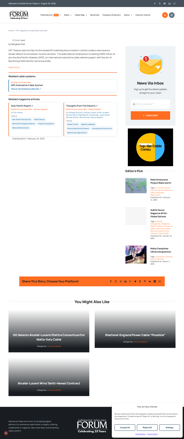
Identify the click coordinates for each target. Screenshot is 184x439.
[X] (115, 281)
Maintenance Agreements (77, 133)
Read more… (14, 67)
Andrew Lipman (90, 112)
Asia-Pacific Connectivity (21, 119)
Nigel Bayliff (83, 115)
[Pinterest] (144, 281)
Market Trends (72, 124)
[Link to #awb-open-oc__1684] (172, 15)
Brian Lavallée (103, 112)
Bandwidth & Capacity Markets (23, 124)
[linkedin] (170, 3)
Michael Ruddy (72, 117)
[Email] (159, 281)
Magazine (165, 224)
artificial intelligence (156, 222)
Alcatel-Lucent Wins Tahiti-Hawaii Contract (49, 383)
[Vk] (149, 281)
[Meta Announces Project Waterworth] (136, 178)
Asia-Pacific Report (22, 105)
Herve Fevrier (84, 117)
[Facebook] (110, 281)
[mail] (174, 3)
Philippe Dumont (76, 112)
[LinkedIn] (125, 281)
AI (156, 187)
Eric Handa (18, 112)
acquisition (160, 256)
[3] (92, 418)
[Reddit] (120, 281)
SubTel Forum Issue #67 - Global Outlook (83, 109)
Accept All (125, 427)
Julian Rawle (104, 115)
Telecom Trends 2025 (159, 233)
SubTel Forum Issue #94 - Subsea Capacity (29, 109)
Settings (169, 427)
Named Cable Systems (20, 128)
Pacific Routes (39, 119)
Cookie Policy (140, 434)
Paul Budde (93, 115)
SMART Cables (156, 226)
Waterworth (155, 195)
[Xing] (154, 281)
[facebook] (155, 3)
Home (11, 30)
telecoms (160, 192)
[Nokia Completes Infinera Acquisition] (136, 247)
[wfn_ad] (150, 129)
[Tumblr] (140, 281)
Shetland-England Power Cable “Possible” (135, 335)
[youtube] (165, 3)
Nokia (152, 259)
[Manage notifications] (6, 433)
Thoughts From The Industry (81, 105)
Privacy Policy (152, 434)
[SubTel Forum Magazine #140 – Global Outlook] (136, 216)
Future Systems (54, 346)
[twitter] (160, 3)
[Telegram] (135, 281)
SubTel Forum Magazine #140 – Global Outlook (159, 213)
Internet (153, 190)
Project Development (46, 124)
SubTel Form (163, 231)
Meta (160, 190)
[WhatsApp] (130, 281)
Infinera (169, 256)
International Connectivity (102, 128)
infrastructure (164, 187)
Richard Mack (71, 115)
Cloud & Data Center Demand (78, 128)
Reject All (147, 427)
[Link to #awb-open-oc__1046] (165, 15)
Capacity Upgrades (88, 124)
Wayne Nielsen (97, 117)
